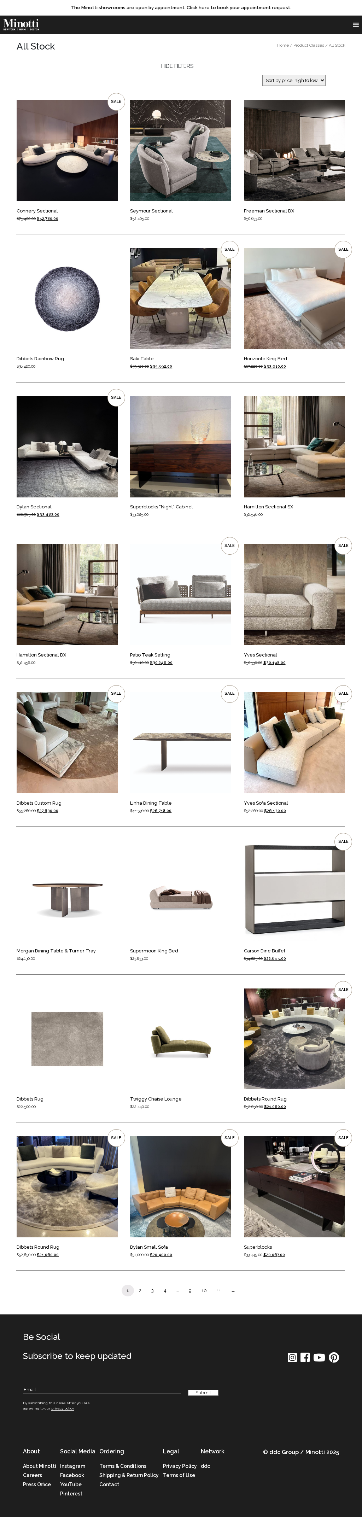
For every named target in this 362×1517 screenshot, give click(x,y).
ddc (205, 1466)
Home (283, 45)
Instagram (72, 1466)
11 (219, 1290)
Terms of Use (179, 1475)
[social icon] (292, 1360)
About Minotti (39, 1466)
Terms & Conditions (122, 1466)
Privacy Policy (180, 1466)
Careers (32, 1475)
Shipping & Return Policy (129, 1475)
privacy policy (62, 1408)
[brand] (21, 24)
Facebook (72, 1475)
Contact (109, 1484)
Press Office (37, 1484)
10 (204, 1290)
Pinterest (71, 1493)
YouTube (71, 1484)
